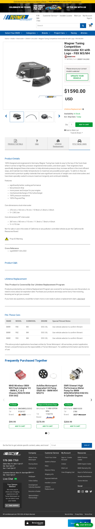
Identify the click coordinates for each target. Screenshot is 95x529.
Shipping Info (49, 474)
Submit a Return (50, 462)
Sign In (89, 18)
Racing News (33, 464)
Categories (31, 33)
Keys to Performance (85, 472)
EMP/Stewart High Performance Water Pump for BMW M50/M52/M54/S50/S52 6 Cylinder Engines (75, 390)
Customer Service (50, 16)
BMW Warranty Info (84, 468)
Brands (45, 33)
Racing (74, 33)
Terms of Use (88, 514)
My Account (87, 16)
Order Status (30, 1)
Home (7, 39)
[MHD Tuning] (24, 414)
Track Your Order (50, 457)
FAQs (46, 466)
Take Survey (14, 505)
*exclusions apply (76, 1)
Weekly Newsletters (84, 476)
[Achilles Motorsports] (50, 417)
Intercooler (20, 39)
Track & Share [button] (75, 133)
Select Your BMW (12, 33)
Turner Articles (83, 481)
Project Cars (59, 33)
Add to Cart (84, 124)
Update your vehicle (77, 77)
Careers (31, 472)
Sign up (87, 445)
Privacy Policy (79, 514)
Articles (84, 33)
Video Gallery (33, 481)
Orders (63, 464)
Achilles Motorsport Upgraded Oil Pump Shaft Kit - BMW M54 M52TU (47, 389)
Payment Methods (51, 478)
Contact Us (32, 468)
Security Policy (69, 514)
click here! (81, 299)
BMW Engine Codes (84, 464)
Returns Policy (50, 470)
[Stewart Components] (79, 414)
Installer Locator (66, 16)
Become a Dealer (34, 491)
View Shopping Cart (67, 472)
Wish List (77, 16)
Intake (13, 39)
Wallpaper (32, 476)
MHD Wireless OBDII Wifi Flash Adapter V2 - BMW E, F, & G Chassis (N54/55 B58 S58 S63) (20, 390)
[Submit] (83, 25)
